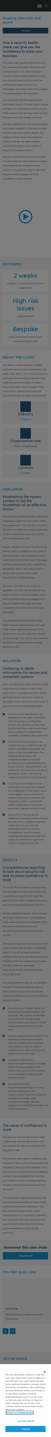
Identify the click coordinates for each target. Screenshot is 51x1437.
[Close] (45, 1372)
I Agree (25, 1429)
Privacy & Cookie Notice (19, 1412)
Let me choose (26, 1421)
